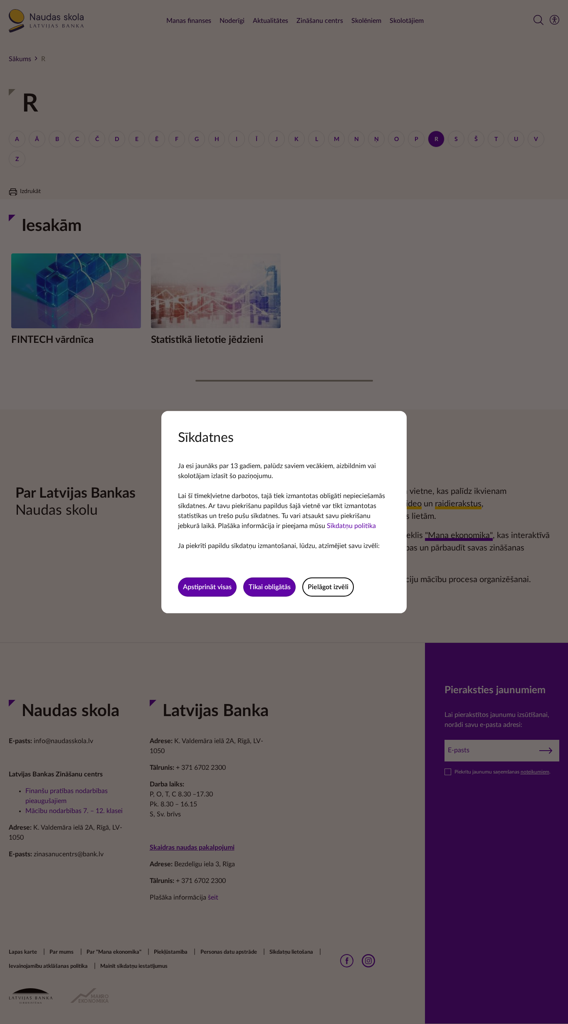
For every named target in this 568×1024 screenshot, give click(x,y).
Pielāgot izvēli (328, 587)
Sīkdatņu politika (351, 525)
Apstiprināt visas (207, 587)
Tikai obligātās (270, 587)
